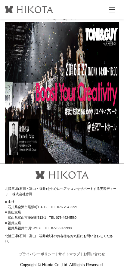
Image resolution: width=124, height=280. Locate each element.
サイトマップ (69, 254)
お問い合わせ (94, 254)
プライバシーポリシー (37, 254)
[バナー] (62, 159)
